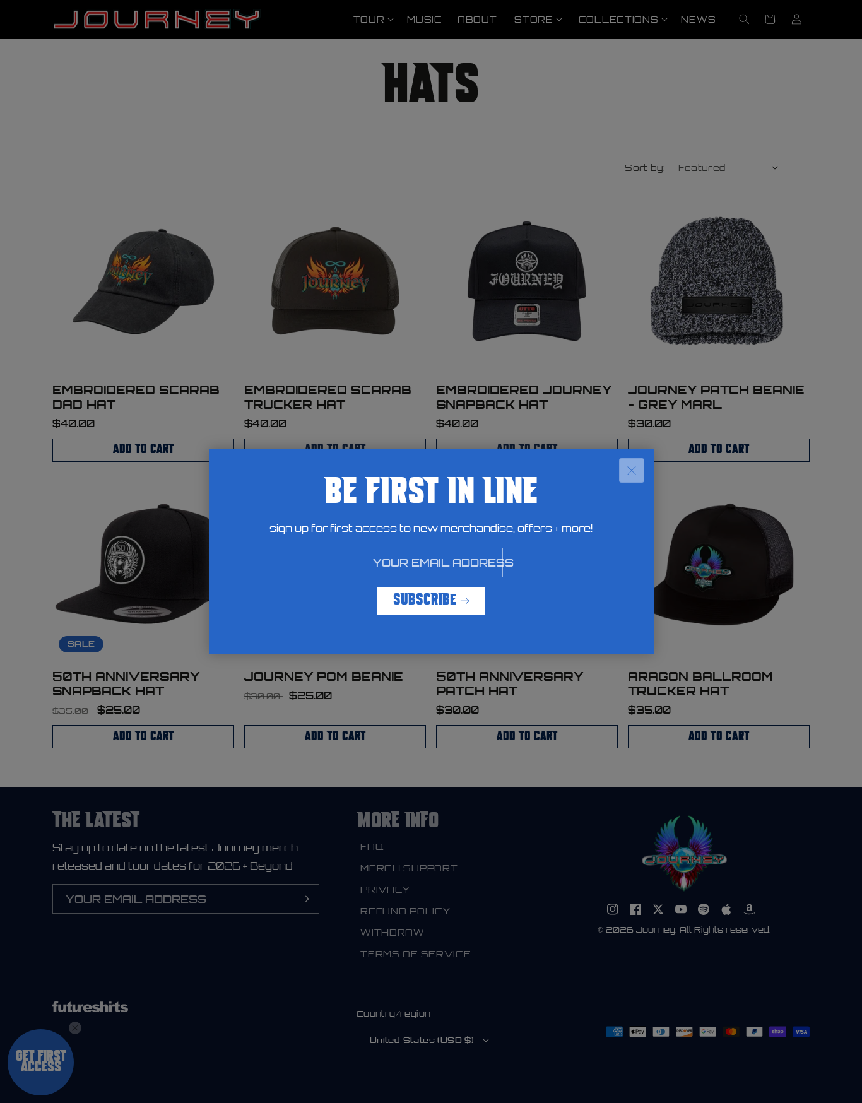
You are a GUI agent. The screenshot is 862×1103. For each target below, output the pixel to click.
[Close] (631, 470)
